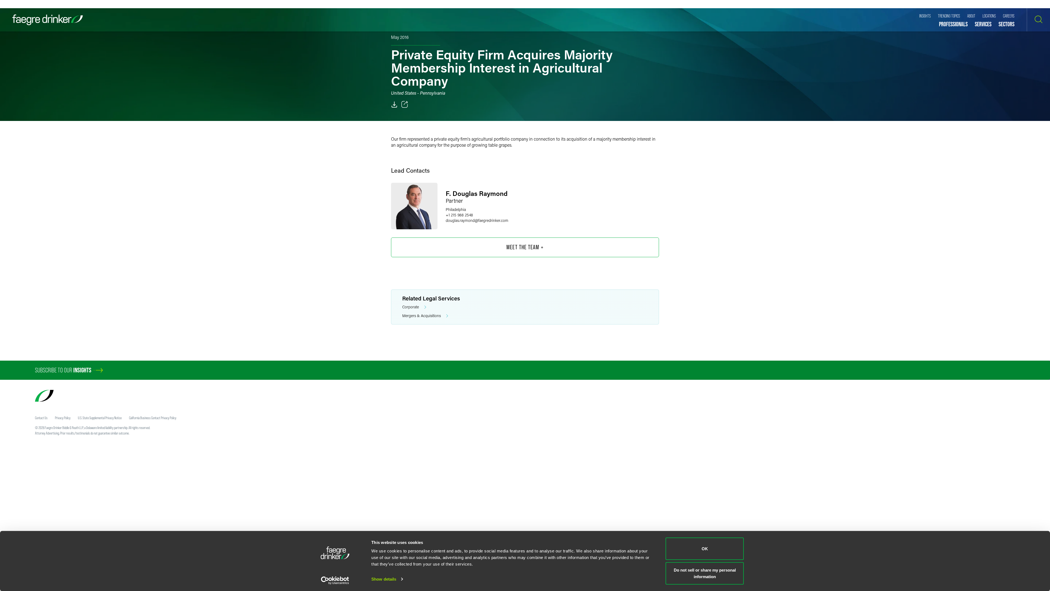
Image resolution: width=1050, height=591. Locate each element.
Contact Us (41, 418)
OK (705, 548)
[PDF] (394, 104)
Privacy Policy (63, 418)
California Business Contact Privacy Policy (152, 418)
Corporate (410, 306)
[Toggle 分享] (404, 104)
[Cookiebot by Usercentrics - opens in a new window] (335, 580)
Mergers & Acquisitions (421, 315)
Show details (383, 579)
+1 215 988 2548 (459, 215)
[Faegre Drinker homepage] (47, 20)
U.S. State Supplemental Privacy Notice (100, 418)
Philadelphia (456, 209)
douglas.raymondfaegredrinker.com (477, 220)
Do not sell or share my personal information (705, 573)
